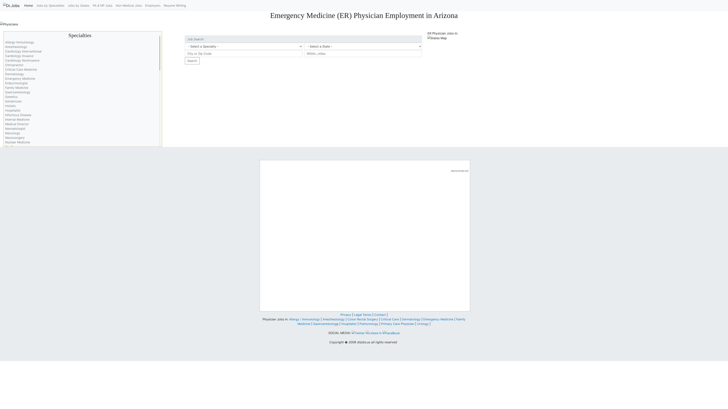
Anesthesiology (16, 47)
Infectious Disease (18, 115)
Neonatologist (15, 128)
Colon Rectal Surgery (363, 319)
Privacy (345, 315)
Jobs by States (78, 5)
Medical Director (17, 124)
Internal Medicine (17, 119)
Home (28, 5)
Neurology (12, 133)
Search (192, 61)
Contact (380, 315)
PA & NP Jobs (102, 5)
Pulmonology (369, 324)
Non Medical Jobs (129, 5)
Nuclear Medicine (17, 142)
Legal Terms (362, 315)
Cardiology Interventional (23, 51)
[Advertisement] (546, 66)
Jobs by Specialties (50, 5)
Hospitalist (12, 110)
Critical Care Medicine (21, 69)
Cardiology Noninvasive (22, 60)
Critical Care (390, 319)
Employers (152, 5)
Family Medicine (16, 88)
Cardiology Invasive (19, 56)
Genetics (11, 97)
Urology (423, 324)
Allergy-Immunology (19, 42)
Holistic (10, 106)
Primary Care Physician (398, 324)
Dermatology (14, 74)
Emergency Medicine (20, 78)
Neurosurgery (15, 138)
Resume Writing (175, 5)
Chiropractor (14, 65)
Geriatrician (13, 101)
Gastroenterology (17, 92)
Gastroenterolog (325, 324)
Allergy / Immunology (304, 319)
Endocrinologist (16, 83)
